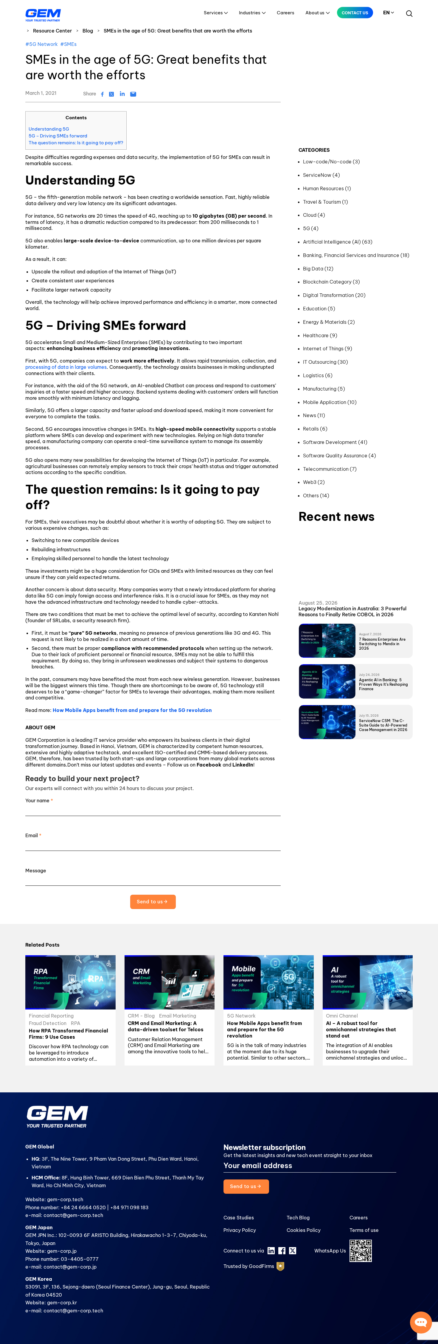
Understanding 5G (49, 129)
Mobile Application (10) (330, 402)
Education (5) (319, 309)
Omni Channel (342, 1016)
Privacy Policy (239, 1230)
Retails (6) (315, 429)
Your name (39, 800)
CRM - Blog (141, 1016)
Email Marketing (177, 1016)
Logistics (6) (318, 375)
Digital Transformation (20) (334, 295)
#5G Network (41, 44)
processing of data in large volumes (66, 367)
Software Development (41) (335, 442)
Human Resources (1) (327, 188)
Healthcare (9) (320, 335)
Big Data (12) (318, 269)
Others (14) (316, 495)
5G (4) (311, 228)
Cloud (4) (314, 215)
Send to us (150, 902)
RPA (75, 1023)
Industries (249, 13)
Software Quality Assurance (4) (339, 456)
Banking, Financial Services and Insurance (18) (356, 255)
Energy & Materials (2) (329, 322)
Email (33, 835)
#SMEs (68, 44)
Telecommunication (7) (330, 469)
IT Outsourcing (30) (325, 362)
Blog (88, 31)
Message (35, 871)
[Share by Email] (133, 94)
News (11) (314, 415)
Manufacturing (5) (324, 389)
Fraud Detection (47, 1023)
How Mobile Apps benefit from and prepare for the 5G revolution (132, 710)
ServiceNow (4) (321, 175)
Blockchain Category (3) (331, 282)
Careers (285, 13)
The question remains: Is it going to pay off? (76, 142)
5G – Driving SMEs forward (58, 136)
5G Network (241, 1016)
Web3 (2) (314, 482)
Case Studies (238, 1218)
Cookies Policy (304, 1230)
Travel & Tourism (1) (325, 202)
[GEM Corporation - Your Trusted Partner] (43, 14)
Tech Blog (298, 1218)
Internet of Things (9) (327, 349)
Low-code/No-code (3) (331, 162)
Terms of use (364, 1230)
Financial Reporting (51, 1016)
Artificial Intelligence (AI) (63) (337, 242)
